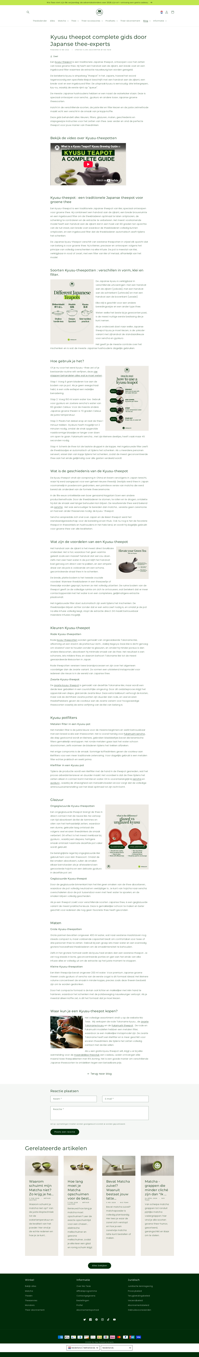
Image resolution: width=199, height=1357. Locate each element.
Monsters (30, 1305)
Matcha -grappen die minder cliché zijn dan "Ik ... (156, 1187)
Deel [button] (55, 56)
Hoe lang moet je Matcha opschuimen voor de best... (79, 1189)
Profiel (79, 1305)
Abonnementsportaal (87, 1310)
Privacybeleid (135, 1291)
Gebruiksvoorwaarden (139, 1310)
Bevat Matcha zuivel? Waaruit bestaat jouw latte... (118, 1189)
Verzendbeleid (135, 1300)
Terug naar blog (101, 1073)
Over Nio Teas (83, 1286)
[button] (28, 12)
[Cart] (173, 12)
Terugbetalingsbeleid (139, 1295)
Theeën (29, 1295)
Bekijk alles (30, 1286)
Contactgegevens (85, 1295)
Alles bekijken (99, 1265)
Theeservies (31, 1300)
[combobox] (83, 1348)
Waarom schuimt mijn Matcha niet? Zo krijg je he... (41, 1187)
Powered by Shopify (106, 1342)
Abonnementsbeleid (138, 1305)
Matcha (29, 1291)
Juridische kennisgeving (140, 1286)
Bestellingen (82, 1300)
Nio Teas (95, 1342)
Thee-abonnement (35, 1310)
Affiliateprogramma (86, 1291)
